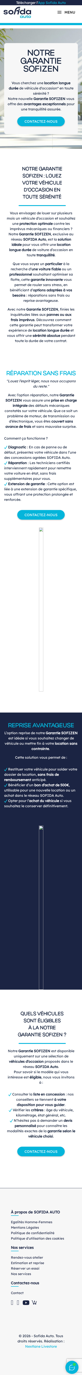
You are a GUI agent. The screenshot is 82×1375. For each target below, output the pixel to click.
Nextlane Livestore (41, 1346)
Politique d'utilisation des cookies (37, 1238)
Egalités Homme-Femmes (31, 1222)
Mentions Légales (25, 1227)
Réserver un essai (25, 1268)
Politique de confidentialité (32, 1233)
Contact (17, 1293)
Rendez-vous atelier (27, 1257)
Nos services (21, 1274)
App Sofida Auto (52, 2)
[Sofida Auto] (17, 12)
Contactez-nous (41, 121)
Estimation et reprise (27, 1263)
